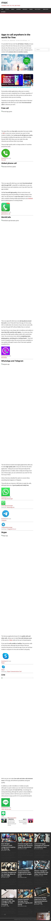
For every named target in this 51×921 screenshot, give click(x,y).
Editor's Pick (19, 40)
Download (4, 158)
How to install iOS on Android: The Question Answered (11, 76)
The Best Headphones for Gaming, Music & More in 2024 (8, 874)
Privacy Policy (25, 919)
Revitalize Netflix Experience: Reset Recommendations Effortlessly (40, 900)
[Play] (28, 82)
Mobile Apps (45, 9)
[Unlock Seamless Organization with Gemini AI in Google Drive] (25, 868)
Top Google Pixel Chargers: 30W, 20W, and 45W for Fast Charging (8, 901)
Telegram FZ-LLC (11, 529)
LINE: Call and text (6, 809)
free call (3, 160)
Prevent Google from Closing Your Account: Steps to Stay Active (25, 845)
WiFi (4, 133)
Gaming (31, 9)
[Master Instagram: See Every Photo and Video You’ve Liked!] (42, 868)
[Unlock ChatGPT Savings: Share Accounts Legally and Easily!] (25, 897)
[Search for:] (42, 49)
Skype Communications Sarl (14, 671)
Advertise (35, 919)
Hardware (18, 9)
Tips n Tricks (37, 9)
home (2, 9)
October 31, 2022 (6, 40)
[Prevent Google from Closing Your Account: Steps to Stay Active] (25, 841)
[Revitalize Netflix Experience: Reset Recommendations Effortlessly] (42, 895)
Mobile (12, 9)
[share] (20, 75)
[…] (5, 914)
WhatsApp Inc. (11, 507)
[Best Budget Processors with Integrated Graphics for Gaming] (9, 841)
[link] (3, 76)
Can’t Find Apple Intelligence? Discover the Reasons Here (41, 845)
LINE (2, 816)
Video (10, 640)
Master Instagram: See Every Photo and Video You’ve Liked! (41, 872)
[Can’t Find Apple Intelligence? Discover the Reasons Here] (42, 841)
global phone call (5, 214)
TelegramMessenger (6, 527)
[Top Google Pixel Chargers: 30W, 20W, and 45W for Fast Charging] (9, 897)
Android (30, 198)
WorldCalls (4, 357)
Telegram (3, 520)
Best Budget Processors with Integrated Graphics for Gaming (8, 846)
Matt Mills (13, 40)
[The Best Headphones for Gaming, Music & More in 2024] (9, 870)
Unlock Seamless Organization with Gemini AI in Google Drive (24, 873)
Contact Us (31, 919)
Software (3, 11)
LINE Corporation (11, 818)
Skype (3, 663)
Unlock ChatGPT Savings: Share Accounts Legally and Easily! (25, 901)
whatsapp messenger (7, 498)
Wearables (25, 9)
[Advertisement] (25, 22)
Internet (7, 9)
